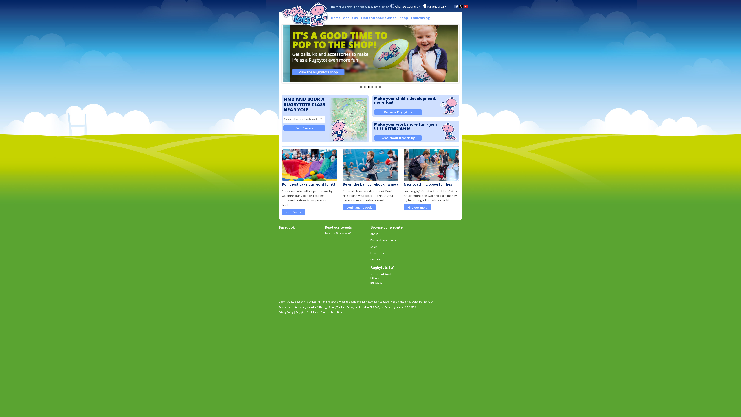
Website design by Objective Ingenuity (412, 301)
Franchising (420, 17)
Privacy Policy (286, 312)
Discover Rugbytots (398, 112)
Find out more (418, 207)
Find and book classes (378, 17)
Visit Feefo (293, 212)
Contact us (377, 259)
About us (350, 17)
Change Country (406, 6)
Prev (288, 54)
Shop (404, 17)
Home (336, 17)
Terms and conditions (332, 312)
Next (453, 54)
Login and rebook (359, 207)
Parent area (435, 6)
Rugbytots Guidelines (307, 312)
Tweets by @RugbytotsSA (338, 232)
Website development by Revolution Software (364, 301)
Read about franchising (398, 138)
